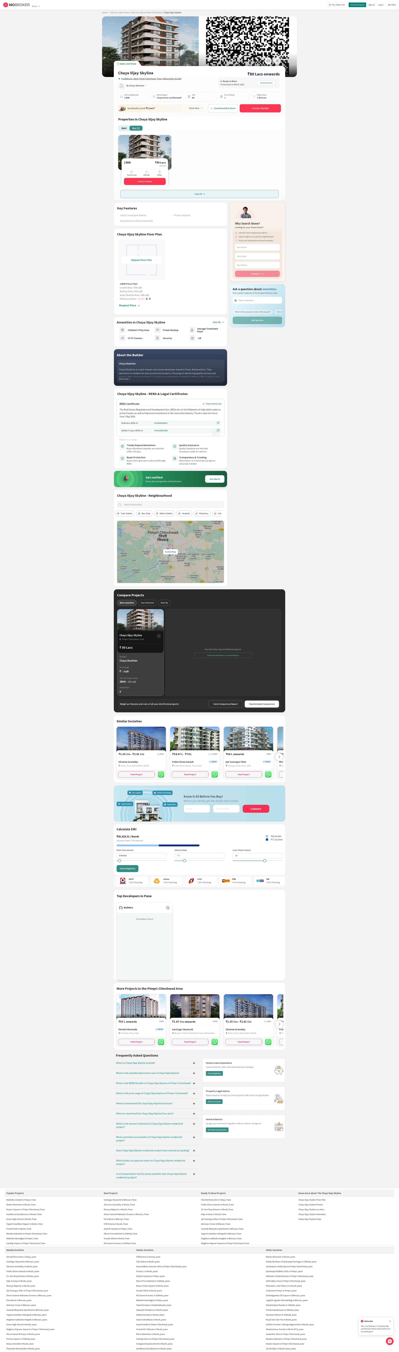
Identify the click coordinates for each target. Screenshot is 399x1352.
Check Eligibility (127, 868)
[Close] (390, 1321)
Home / (105, 12)
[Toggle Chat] (390, 1341)
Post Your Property (357, 5)
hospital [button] (186, 513)
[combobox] (173, 504)
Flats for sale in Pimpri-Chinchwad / (147, 12)
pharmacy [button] (203, 513)
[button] (142, 299)
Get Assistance (214, 1101)
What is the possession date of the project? (253, 312)
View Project (136, 774)
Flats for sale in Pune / (120, 12)
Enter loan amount (125, 850)
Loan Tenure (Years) (242, 850)
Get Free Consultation (217, 1130)
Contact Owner (144, 181)
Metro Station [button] (166, 513)
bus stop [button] (146, 513)
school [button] (221, 513)
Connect (255, 273)
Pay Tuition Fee (338, 4)
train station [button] (126, 513)
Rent (34, 6)
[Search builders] (167, 907)
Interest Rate (181, 850)
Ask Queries (257, 320)
